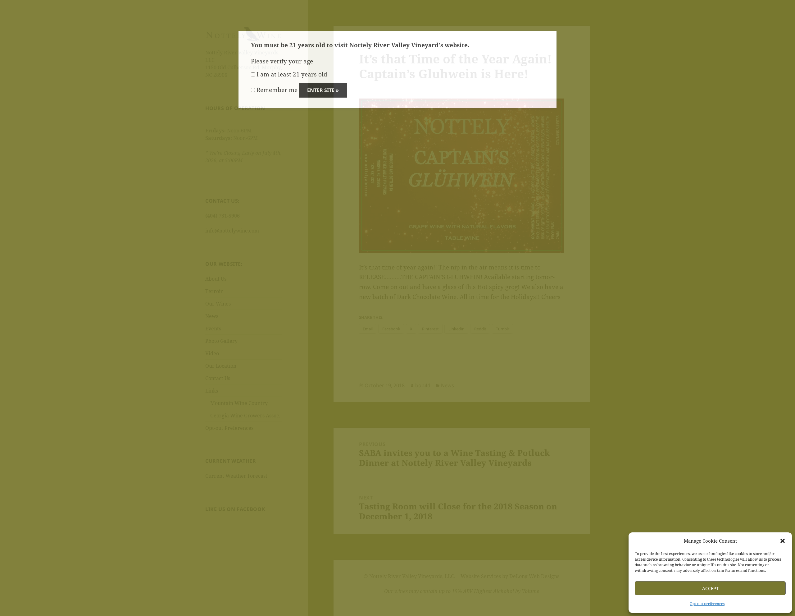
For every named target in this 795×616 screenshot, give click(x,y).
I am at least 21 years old (291, 74)
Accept (710, 588)
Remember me (276, 90)
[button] (782, 541)
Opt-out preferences (707, 603)
